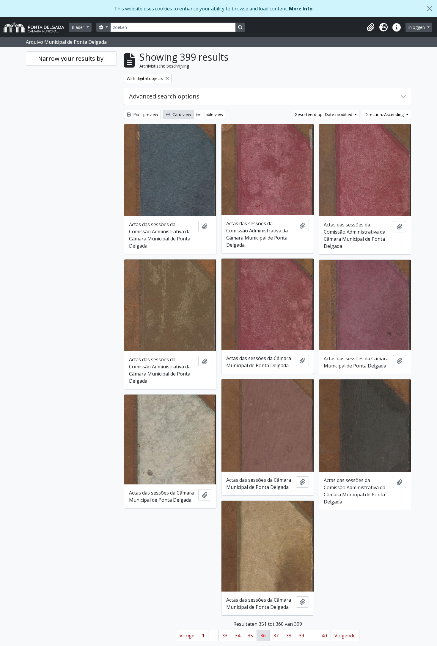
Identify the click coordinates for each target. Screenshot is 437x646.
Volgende (345, 635)
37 (276, 635)
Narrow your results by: (71, 58)
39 (301, 635)
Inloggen (417, 27)
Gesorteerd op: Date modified (324, 114)
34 (237, 635)
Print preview (145, 114)
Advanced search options (164, 96)
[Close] (429, 8)
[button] (370, 27)
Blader (78, 27)
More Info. (301, 8)
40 (324, 635)
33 (224, 635)
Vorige (187, 635)
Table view (212, 114)
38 (288, 635)
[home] (36, 27)
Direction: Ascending (384, 114)
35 (250, 635)
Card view (181, 114)
